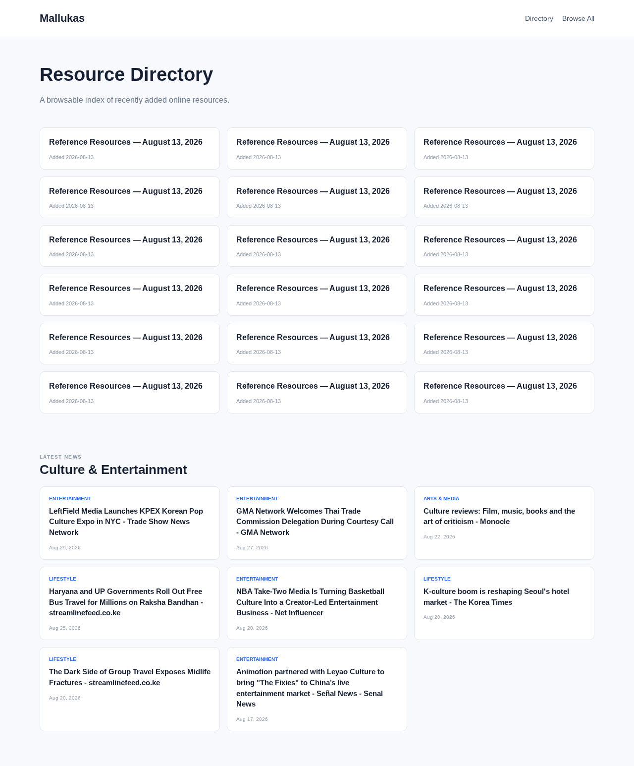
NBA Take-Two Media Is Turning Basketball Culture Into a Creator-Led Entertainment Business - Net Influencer (310, 602)
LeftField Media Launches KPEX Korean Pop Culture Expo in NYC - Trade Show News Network (126, 522)
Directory (539, 18)
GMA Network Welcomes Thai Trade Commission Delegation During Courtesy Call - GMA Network (315, 522)
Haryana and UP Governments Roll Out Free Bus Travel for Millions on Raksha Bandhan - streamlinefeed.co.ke (126, 602)
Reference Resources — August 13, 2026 (126, 142)
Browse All (578, 18)
